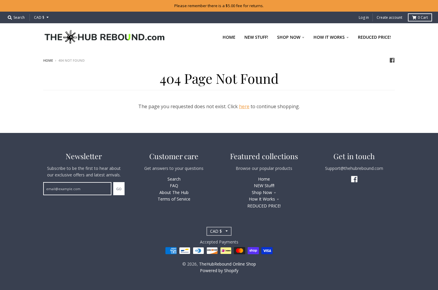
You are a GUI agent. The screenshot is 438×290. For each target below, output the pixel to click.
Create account (389, 17)
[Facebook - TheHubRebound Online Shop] (392, 60)
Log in (364, 17)
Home (48, 60)
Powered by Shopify (219, 270)
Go (119, 189)
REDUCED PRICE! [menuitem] (374, 37)
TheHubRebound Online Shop (227, 264)
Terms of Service (174, 199)
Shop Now (262, 192)
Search (174, 179)
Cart (423, 17)
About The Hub (174, 192)
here (244, 106)
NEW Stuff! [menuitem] (256, 37)
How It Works (262, 199)
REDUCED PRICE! (264, 206)
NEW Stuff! (264, 185)
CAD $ (39, 17)
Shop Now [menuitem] (288, 37)
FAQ (174, 185)
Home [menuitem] (229, 37)
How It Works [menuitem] (329, 37)
